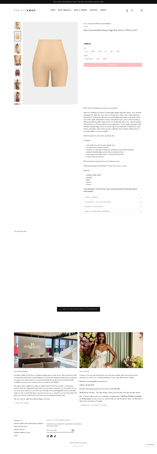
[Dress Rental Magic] (46, 350)
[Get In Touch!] (111, 350)
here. (125, 166)
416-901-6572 (89, 385)
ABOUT (103, 10)
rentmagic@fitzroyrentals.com (97, 381)
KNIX (86, 26)
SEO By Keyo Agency (78, 446)
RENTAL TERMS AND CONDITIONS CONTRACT (29, 423)
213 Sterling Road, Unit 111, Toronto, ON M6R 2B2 (103, 389)
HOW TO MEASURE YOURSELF (97, 211)
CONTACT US (18, 420)
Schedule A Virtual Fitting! (94, 405)
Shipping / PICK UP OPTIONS (98, 202)
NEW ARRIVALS (64, 10)
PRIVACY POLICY (19, 429)
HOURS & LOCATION (93, 206)
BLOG (16, 435)
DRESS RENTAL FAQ (20, 426)
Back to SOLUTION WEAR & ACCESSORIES (80, 309)
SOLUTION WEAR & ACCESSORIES (99, 23)
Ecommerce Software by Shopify (78, 442)
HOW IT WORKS (80, 10)
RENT (53, 10)
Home (85, 23)
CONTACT (94, 10)
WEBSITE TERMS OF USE (22, 432)
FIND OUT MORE (22, 403)
